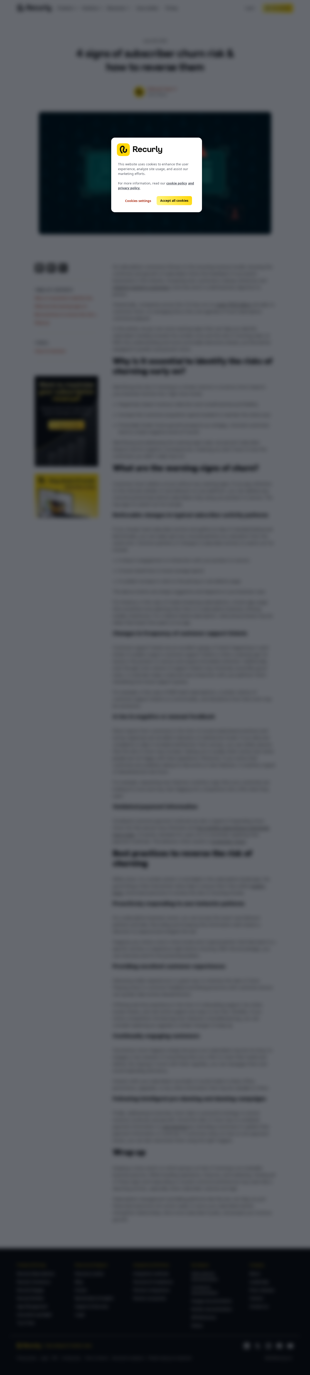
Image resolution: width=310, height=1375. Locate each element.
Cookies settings (138, 201)
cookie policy (176, 183)
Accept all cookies (174, 200)
